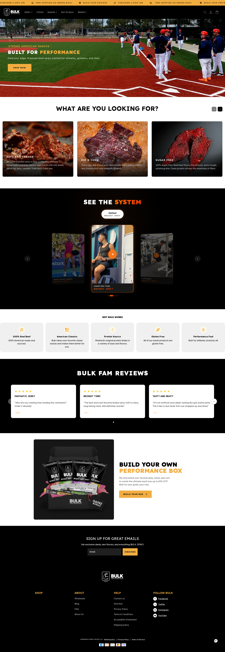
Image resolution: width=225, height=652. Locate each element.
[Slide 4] (116, 295)
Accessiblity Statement (125, 619)
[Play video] (68, 255)
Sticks (40, 12)
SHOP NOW (19, 68)
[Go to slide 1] (111, 422)
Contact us (119, 598)
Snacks (51, 12)
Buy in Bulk (67, 12)
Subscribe (130, 552)
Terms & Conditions (123, 614)
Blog (76, 603)
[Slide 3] (114, 295)
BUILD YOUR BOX (133, 494)
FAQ (76, 609)
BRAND (81, 12)
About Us (78, 614)
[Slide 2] (111, 295)
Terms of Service (138, 640)
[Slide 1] (108, 295)
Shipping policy (121, 625)
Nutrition (118, 603)
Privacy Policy (121, 609)
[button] (205, 12)
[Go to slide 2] (113, 422)
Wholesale (79, 598)
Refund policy (109, 640)
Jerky (27, 12)
